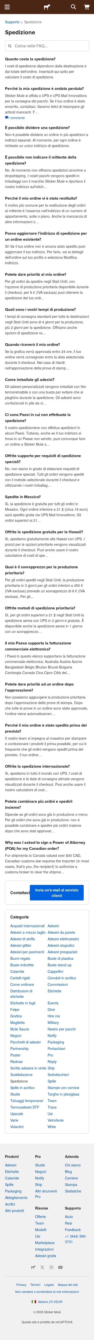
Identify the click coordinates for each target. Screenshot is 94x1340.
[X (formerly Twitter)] (42, 1267)
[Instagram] (51, 1267)
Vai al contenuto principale (4, 4)
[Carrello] (87, 7)
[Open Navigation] (7, 7)
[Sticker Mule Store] (33, 1267)
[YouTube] (60, 1267)
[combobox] (47, 45)
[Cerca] (73, 7)
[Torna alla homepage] (47, 7)
